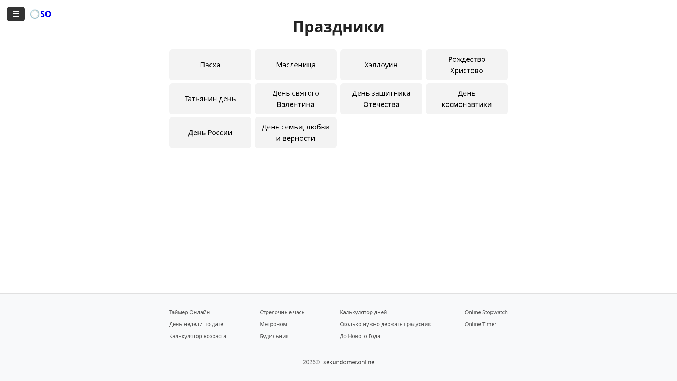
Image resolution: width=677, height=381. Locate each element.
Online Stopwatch (486, 311)
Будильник (274, 335)
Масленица (296, 64)
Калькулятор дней (363, 311)
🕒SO (40, 13)
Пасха (210, 64)
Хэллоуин (381, 64)
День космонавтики (466, 98)
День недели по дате (196, 323)
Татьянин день (210, 98)
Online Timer (480, 323)
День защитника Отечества (381, 98)
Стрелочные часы (283, 311)
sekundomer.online (348, 362)
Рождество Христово (467, 64)
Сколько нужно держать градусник (385, 323)
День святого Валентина (296, 98)
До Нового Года (360, 335)
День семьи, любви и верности (296, 132)
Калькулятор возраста (197, 335)
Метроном (273, 323)
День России (210, 132)
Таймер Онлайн (189, 311)
